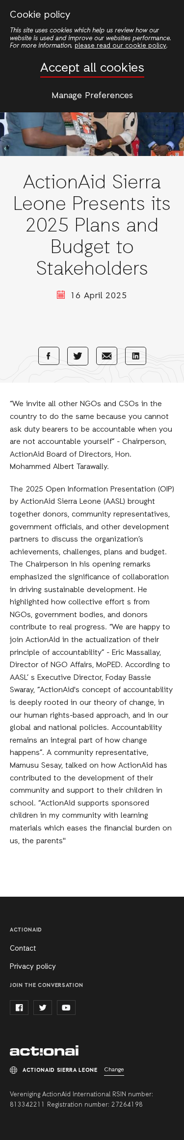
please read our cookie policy (120, 46)
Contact (23, 949)
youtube (66, 1007)
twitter (42, 1007)
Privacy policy (33, 967)
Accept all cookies (92, 68)
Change (114, 1070)
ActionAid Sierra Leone (44, 1050)
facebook (19, 1007)
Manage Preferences (92, 96)
